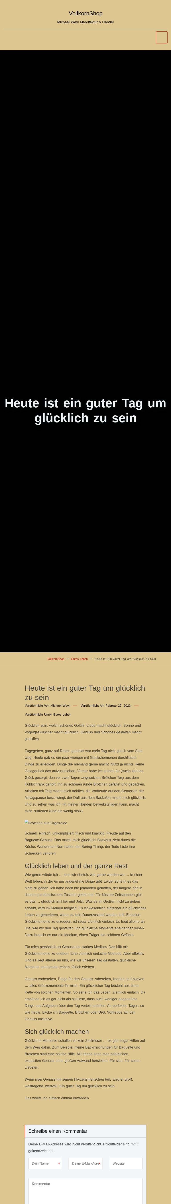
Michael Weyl (60, 705)
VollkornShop (85, 13)
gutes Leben (62, 714)
